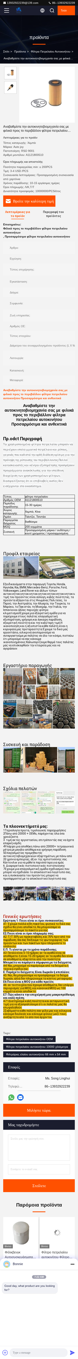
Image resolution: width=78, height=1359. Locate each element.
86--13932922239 (63, 2)
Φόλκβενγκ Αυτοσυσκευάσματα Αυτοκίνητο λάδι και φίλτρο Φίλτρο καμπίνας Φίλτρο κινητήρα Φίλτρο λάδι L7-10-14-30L (20, 1255)
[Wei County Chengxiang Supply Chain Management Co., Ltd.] (20, 10)
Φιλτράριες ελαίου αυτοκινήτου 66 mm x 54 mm (36, 1054)
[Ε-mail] (20, 1097)
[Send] (72, 1352)
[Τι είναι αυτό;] (11, 1097)
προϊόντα (20, 51)
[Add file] (5, 1352)
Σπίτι (6, 51)
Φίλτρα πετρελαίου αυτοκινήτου (50, 51)
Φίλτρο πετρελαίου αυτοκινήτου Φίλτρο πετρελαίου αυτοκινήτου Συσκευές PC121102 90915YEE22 (57, 1255)
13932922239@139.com (22, 2)
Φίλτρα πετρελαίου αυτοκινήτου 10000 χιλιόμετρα (37, 1046)
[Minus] (72, 1264)
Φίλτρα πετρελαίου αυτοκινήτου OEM (29, 1039)
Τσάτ (64, 10)
